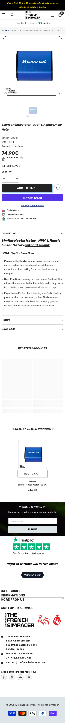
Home (4, 30)
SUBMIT (33, 529)
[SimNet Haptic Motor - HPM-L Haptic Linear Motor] (33, 454)
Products (14, 30)
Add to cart (27, 188)
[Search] (12, 15)
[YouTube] (29, 677)
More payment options (32, 205)
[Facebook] (4, 677)
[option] (31, 5)
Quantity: (7, 171)
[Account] (52, 15)
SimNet (14, 138)
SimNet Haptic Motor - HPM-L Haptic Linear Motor (32, 485)
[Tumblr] (21, 677)
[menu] (3, 15)
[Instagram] (12, 677)
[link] (58, 188)
